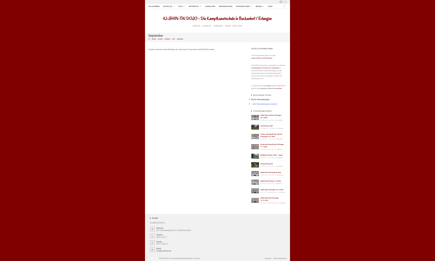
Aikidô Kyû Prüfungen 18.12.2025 (271, 190)
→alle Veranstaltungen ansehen (264, 104)
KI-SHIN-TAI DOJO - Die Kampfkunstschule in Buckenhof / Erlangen (217, 18)
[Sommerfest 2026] (255, 127)
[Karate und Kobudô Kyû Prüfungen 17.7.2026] (255, 146)
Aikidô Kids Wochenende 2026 (270, 172)
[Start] (149, 39)
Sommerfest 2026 (266, 126)
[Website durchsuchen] (284, 6)
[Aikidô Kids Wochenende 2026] (255, 173)
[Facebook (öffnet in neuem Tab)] (281, 2)
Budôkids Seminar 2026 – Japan (271, 155)
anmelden (279, 88)
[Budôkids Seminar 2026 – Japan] (255, 156)
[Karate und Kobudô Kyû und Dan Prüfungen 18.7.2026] (255, 136)
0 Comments (279, 120)
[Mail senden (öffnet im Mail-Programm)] (285, 2)
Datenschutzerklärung (280, 258)
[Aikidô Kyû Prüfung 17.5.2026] (255, 182)
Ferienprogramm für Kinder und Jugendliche (265, 68)
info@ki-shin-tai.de (163, 251)
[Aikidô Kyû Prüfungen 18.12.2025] (255, 190)
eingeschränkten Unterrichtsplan (261, 58)
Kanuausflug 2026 (266, 164)
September (180, 39)
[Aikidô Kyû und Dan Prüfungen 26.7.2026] (255, 117)
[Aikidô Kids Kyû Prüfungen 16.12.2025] (255, 200)
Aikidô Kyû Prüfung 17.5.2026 (270, 181)
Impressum (268, 258)
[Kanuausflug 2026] (255, 164)
